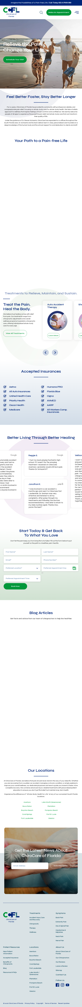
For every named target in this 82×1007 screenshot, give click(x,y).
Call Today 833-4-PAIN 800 (60, 3)
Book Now (15, 586)
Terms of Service (51, 1003)
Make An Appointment (58, 12)
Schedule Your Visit (15, 60)
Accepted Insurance (10, 958)
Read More (8, 683)
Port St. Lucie (51, 814)
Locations (33, 947)
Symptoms (60, 913)
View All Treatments (15, 333)
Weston (51, 818)
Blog (5, 968)
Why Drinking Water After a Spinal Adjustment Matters (17, 663)
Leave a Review (62, 966)
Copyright (39, 1003)
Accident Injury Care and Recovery (37, 919)
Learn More (53, 335)
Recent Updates (64, 1003)
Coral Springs (27, 814)
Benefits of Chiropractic (7, 963)
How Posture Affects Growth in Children (37, 725)
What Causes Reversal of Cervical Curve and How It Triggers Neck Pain (61, 663)
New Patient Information (7, 953)
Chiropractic (34, 924)
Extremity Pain (61, 922)
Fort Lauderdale (27, 818)
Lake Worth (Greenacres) (51, 802)
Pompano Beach (51, 810)
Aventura (27, 802)
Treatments (34, 913)
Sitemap (59, 970)
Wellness (32, 932)
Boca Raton (27, 806)
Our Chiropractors (62, 958)
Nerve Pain (60, 940)
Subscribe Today (61, 866)
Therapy (32, 928)
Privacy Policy (30, 1003)
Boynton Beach (27, 810)
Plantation (51, 806)
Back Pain (59, 917)
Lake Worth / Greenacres (34, 973)
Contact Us (61, 975)
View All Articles (41, 754)
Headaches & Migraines (61, 931)
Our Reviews (60, 962)
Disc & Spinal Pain (62, 926)
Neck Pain (59, 936)
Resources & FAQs (10, 972)
